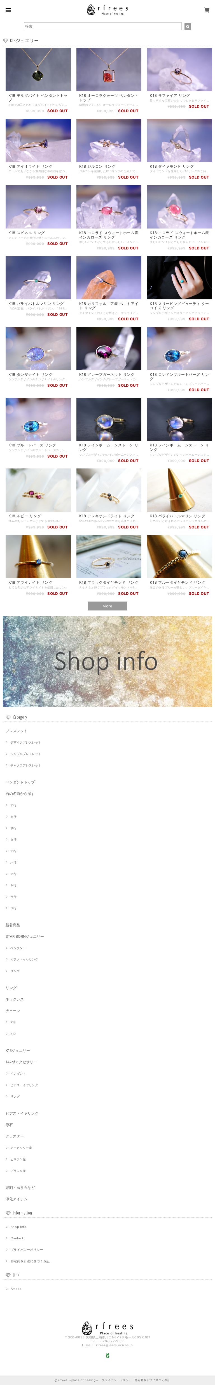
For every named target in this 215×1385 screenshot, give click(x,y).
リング (15, 971)
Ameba (16, 1289)
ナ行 (13, 851)
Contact (17, 1238)
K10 (13, 1034)
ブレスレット (16, 730)
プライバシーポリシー (27, 1250)
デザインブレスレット (25, 742)
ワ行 (13, 908)
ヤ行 (13, 885)
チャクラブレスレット (25, 765)
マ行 (13, 874)
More (107, 606)
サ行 (13, 828)
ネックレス (15, 999)
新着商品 (13, 925)
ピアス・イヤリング (24, 959)
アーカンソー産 (21, 1148)
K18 (13, 1022)
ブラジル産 (18, 1171)
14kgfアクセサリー (21, 1062)
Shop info (19, 1227)
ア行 (13, 805)
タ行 (13, 839)
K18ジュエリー (18, 1050)
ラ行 (13, 897)
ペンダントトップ (20, 782)
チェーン (13, 1010)
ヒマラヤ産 (18, 1159)
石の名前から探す (20, 793)
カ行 (13, 817)
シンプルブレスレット (25, 754)
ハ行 (13, 862)
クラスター (15, 1136)
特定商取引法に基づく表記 (30, 1261)
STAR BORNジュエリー (25, 936)
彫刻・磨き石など (20, 1187)
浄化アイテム (16, 1199)
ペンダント (18, 948)
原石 (9, 1124)
